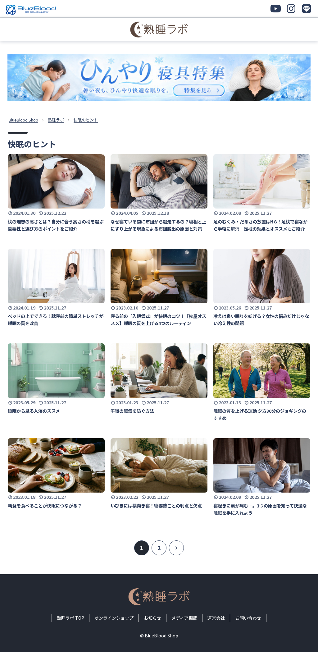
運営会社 (216, 618)
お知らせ (152, 618)
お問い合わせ (248, 618)
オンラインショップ (114, 618)
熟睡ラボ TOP (70, 618)
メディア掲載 (184, 618)
